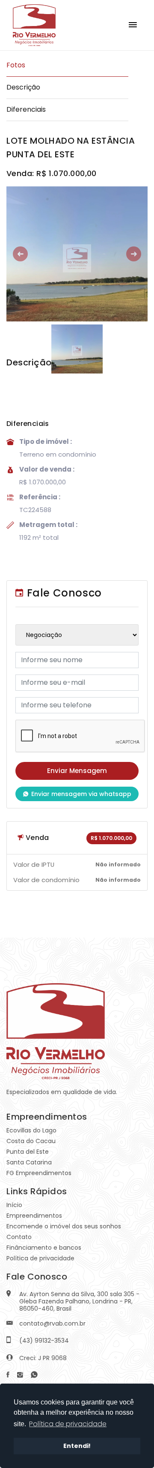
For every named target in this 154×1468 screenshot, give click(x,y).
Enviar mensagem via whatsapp (81, 794)
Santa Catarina (29, 1162)
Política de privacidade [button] (68, 1424)
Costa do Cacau (31, 1141)
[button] (17, 253)
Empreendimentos (34, 1215)
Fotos (15, 65)
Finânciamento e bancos (43, 1247)
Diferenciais (26, 109)
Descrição (23, 87)
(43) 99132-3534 (44, 1340)
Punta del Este (27, 1151)
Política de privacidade (40, 1258)
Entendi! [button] (77, 1446)
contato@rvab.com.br (52, 1323)
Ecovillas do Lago (31, 1130)
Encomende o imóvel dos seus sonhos (63, 1226)
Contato (19, 1237)
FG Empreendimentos (38, 1173)
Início (14, 1205)
